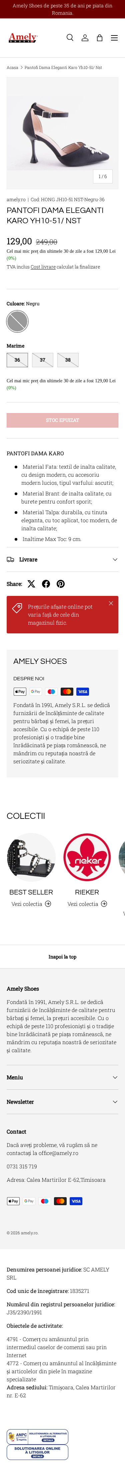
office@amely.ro (58, 1152)
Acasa (12, 67)
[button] (99, 37)
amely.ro (16, 199)
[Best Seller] (31, 857)
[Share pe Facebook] (46, 583)
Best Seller (31, 892)
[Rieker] (87, 857)
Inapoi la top (62, 956)
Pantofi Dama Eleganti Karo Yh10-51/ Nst (63, 67)
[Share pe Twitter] (31, 583)
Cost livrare (43, 266)
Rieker (87, 892)
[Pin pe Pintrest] (60, 583)
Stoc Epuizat (62, 420)
